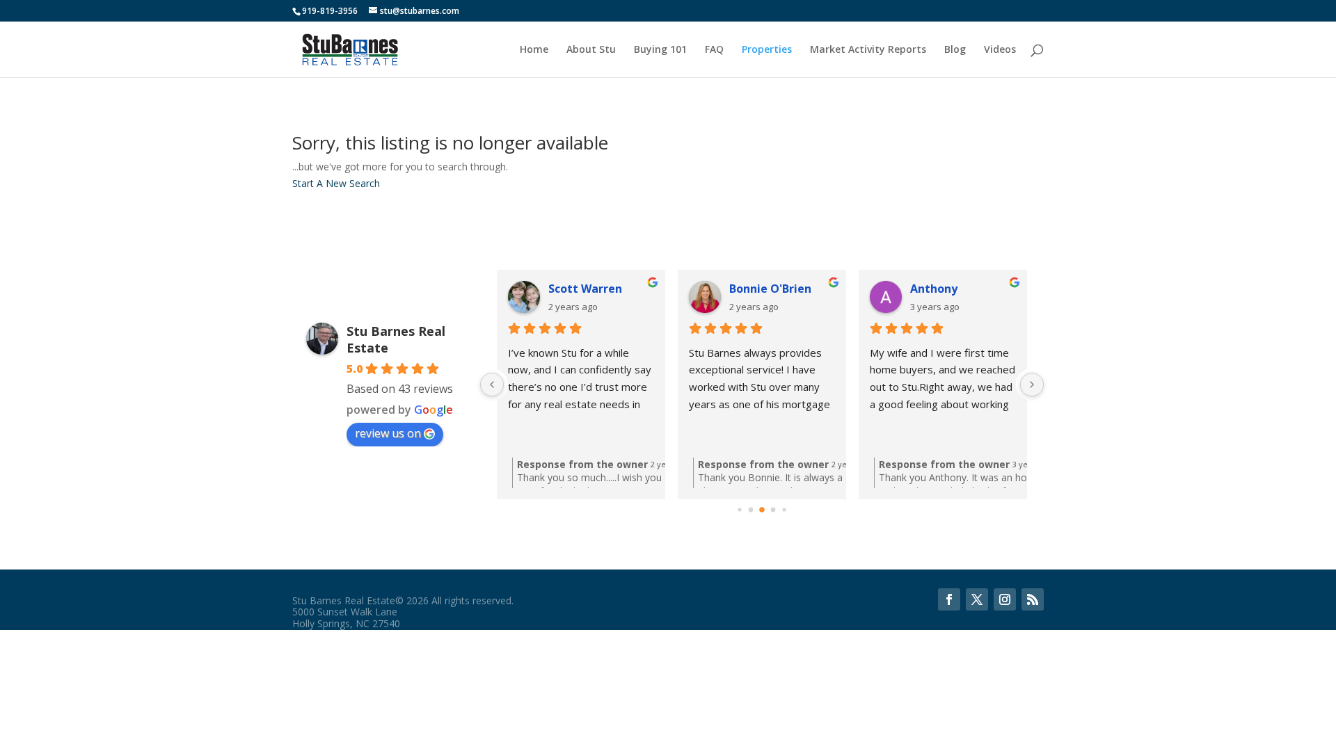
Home (534, 50)
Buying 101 (660, 50)
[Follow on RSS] (1032, 599)
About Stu (591, 50)
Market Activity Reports (868, 50)
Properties (767, 50)
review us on (388, 433)
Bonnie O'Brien (770, 288)
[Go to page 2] (762, 509)
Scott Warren (585, 288)
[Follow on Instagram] (1005, 599)
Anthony (933, 288)
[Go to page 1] (751, 509)
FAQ (714, 50)
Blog (955, 50)
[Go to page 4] (784, 509)
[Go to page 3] (773, 509)
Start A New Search (336, 183)
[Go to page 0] (739, 509)
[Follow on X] (977, 599)
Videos (1000, 50)
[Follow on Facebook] (949, 599)
